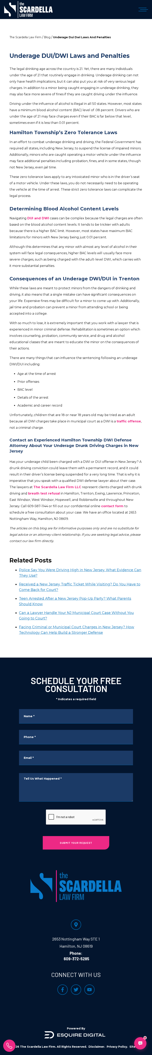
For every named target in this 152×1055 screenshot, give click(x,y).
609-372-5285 (76, 958)
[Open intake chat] (140, 1043)
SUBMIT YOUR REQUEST (76, 842)
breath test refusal (44, 493)
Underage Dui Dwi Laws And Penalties (82, 37)
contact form (112, 506)
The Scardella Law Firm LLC (57, 487)
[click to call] (9, 1046)
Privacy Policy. (117, 1046)
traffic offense (129, 421)
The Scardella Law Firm (25, 37)
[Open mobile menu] (142, 9)
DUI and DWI (38, 218)
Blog (47, 37)
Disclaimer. (96, 1046)
